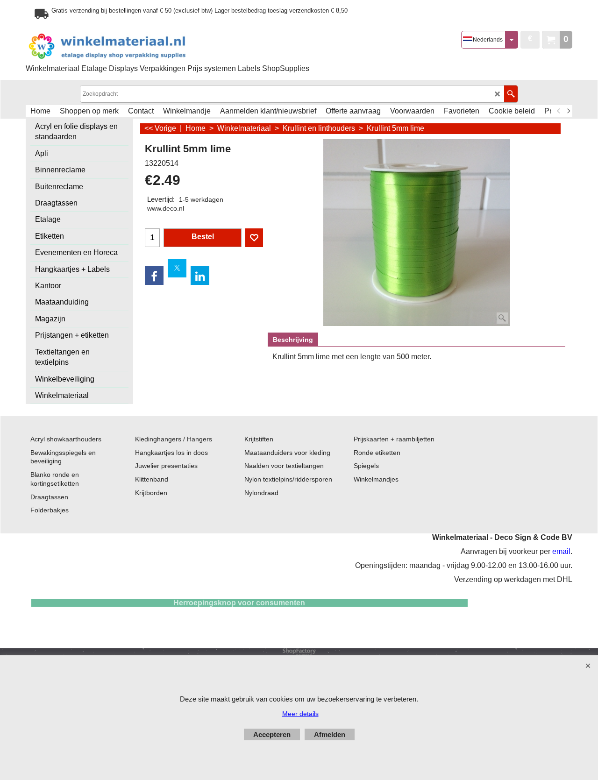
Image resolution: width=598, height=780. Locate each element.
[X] (177, 268)
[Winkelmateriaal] (131, 46)
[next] (568, 111)
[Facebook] (154, 275)
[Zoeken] (511, 93)
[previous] (559, 111)
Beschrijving (293, 339)
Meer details (300, 713)
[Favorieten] (254, 238)
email (561, 551)
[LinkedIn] (200, 275)
